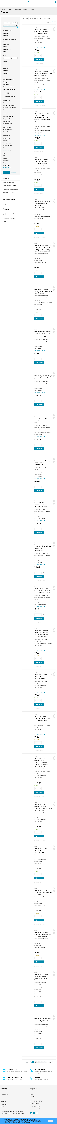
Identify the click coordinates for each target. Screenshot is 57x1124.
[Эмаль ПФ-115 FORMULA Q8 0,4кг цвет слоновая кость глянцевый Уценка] (28, 591)
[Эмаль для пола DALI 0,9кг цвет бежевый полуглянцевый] (28, 463)
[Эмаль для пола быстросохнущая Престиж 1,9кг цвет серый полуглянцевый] (28, 807)
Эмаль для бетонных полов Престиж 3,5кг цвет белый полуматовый (43, 73)
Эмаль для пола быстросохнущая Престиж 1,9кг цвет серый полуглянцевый (43, 807)
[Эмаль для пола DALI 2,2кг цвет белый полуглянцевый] (28, 850)
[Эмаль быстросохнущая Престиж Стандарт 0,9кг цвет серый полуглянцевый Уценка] (28, 333)
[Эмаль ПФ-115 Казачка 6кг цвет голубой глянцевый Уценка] (28, 377)
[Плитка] (50, 22)
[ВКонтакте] (31, 1113)
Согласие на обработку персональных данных (12, 1113)
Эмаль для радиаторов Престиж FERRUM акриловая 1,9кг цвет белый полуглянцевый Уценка (42, 117)
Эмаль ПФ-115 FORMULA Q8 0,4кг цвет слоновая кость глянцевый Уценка (42, 590)
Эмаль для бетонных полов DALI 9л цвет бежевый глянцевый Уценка (41, 977)
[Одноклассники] (34, 1113)
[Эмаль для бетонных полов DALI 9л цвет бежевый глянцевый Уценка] (28, 976)
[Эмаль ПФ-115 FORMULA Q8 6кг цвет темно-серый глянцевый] (28, 892)
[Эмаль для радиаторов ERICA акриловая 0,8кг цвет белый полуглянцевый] (28, 204)
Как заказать (4, 1092)
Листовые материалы (8, 182)
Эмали (35, 27)
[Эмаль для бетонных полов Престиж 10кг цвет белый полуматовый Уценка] (28, 419)
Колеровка (32, 1096)
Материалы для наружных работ (10, 213)
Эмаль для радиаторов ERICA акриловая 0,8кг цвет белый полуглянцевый (42, 204)
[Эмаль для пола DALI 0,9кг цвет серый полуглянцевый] (28, 677)
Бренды (3, 1106)
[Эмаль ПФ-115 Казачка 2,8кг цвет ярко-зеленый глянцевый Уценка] (28, 934)
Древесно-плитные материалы (8, 208)
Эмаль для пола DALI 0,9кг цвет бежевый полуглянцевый (43, 463)
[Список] (53, 22)
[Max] (37, 1113)
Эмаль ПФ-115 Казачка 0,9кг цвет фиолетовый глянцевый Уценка (42, 31)
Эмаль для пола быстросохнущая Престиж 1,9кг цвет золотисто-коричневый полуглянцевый (42, 762)
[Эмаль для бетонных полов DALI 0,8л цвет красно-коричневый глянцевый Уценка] (28, 633)
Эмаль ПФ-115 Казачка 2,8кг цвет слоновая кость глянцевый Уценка (43, 718)
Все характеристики (39, 47)
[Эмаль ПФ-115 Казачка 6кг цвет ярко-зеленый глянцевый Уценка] (28, 505)
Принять (50, 1121)
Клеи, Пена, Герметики (9, 199)
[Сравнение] (54, 30)
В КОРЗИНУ (40, 59)
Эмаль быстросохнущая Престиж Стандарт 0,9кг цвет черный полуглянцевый (42, 547)
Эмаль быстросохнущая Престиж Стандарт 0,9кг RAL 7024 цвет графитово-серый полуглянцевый (43, 248)
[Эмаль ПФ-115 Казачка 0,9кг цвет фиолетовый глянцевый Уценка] (28, 32)
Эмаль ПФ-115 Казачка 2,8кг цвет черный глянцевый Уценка (41, 161)
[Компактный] (55, 22)
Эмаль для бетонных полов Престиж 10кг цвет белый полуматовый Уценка (43, 420)
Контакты (3, 1109)
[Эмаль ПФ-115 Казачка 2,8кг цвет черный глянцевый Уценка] (28, 162)
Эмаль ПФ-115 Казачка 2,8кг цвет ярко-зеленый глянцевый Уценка (42, 934)
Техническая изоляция (9, 218)
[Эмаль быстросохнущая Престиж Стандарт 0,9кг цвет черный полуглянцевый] (28, 547)
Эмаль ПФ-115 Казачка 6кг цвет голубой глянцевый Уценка (43, 377)
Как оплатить (4, 1094)
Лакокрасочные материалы (21, 9)
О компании (4, 1104)
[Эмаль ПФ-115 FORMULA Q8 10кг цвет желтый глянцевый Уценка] (28, 1020)
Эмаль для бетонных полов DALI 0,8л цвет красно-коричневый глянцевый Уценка (41, 633)
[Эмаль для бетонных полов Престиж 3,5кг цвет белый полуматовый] (28, 74)
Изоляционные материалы (10, 185)
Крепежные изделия (8, 192)
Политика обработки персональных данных (12, 1111)
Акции (31, 1094)
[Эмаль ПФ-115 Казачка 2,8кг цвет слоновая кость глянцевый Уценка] (28, 719)
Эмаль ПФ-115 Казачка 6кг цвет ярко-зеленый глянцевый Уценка (43, 505)
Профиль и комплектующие (10, 189)
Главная (3, 9)
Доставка (32, 1092)
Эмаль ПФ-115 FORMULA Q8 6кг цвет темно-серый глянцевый (43, 892)
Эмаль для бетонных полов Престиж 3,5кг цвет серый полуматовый (43, 291)
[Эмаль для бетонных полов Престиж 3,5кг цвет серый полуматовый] (28, 291)
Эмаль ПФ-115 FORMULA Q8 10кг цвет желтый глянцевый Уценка (42, 1020)
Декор (4, 221)
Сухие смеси (6, 178)
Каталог (10, 9)
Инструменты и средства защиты (9, 203)
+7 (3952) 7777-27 (37, 1101)
